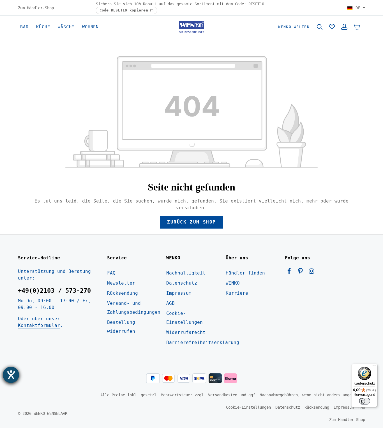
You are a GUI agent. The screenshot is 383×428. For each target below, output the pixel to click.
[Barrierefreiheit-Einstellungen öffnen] (11, 375)
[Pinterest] (301, 272)
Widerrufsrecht (186, 332)
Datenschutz (181, 283)
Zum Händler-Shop (36, 7)
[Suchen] (319, 26)
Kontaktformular (39, 325)
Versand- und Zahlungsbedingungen (133, 308)
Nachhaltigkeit (186, 273)
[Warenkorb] (357, 26)
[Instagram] (311, 272)
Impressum (179, 293)
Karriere (237, 293)
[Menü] (374, 367)
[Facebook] (290, 272)
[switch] (364, 401)
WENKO (233, 283)
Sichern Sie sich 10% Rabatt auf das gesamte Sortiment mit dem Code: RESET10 (180, 4)
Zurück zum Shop (191, 222)
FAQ (111, 273)
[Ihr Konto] (344, 26)
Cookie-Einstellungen (184, 318)
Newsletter (121, 283)
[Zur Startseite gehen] (191, 27)
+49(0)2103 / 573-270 (54, 290)
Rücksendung (122, 293)
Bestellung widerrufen (121, 327)
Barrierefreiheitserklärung (202, 342)
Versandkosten (222, 395)
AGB (170, 303)
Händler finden (245, 273)
